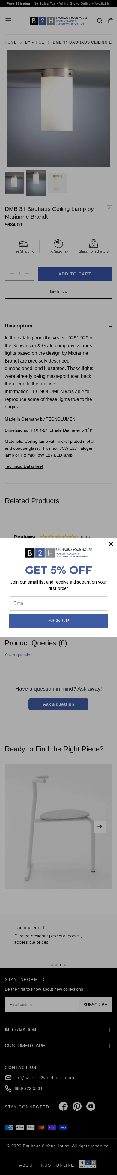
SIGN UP (58, 621)
